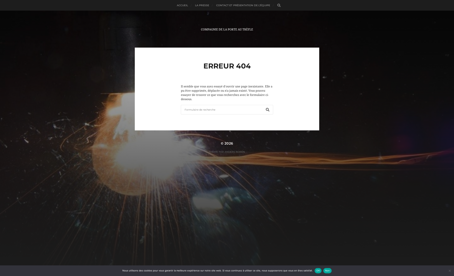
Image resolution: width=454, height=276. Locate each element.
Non (327, 270)
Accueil (182, 5)
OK (318, 270)
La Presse (202, 5)
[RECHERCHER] (279, 5)
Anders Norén (235, 151)
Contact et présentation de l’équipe (243, 5)
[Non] (449, 270)
